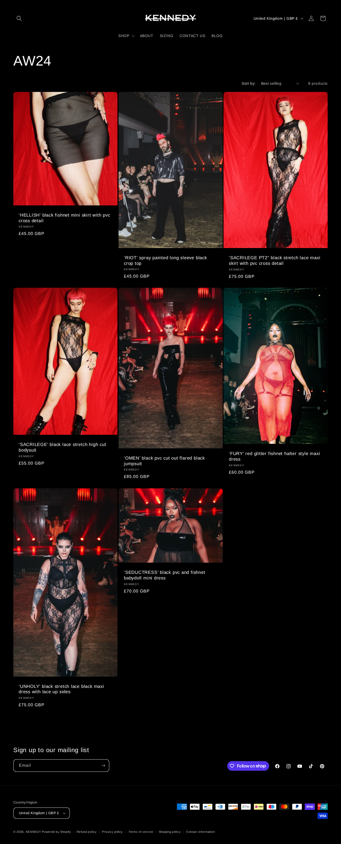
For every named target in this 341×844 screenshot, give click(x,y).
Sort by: (248, 83)
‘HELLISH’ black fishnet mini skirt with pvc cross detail (64, 218)
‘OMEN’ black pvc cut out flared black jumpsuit (164, 461)
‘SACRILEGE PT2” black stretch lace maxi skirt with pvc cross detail (274, 260)
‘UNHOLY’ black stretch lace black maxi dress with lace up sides (61, 689)
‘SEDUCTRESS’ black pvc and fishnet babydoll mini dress (164, 575)
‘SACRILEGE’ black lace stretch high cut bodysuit (62, 447)
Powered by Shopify (56, 831)
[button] (19, 18)
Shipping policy (170, 831)
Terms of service (140, 831)
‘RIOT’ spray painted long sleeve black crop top (165, 260)
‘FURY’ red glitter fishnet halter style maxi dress (274, 456)
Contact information (200, 831)
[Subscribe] (103, 765)
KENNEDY (33, 831)
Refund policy (87, 831)
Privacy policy (112, 831)
